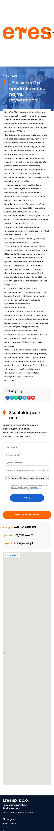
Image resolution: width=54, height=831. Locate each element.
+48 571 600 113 (25, 527)
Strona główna (10, 824)
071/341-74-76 (23, 535)
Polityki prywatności (33, 489)
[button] (7, 398)
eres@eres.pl (23, 543)
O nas (5, 827)
